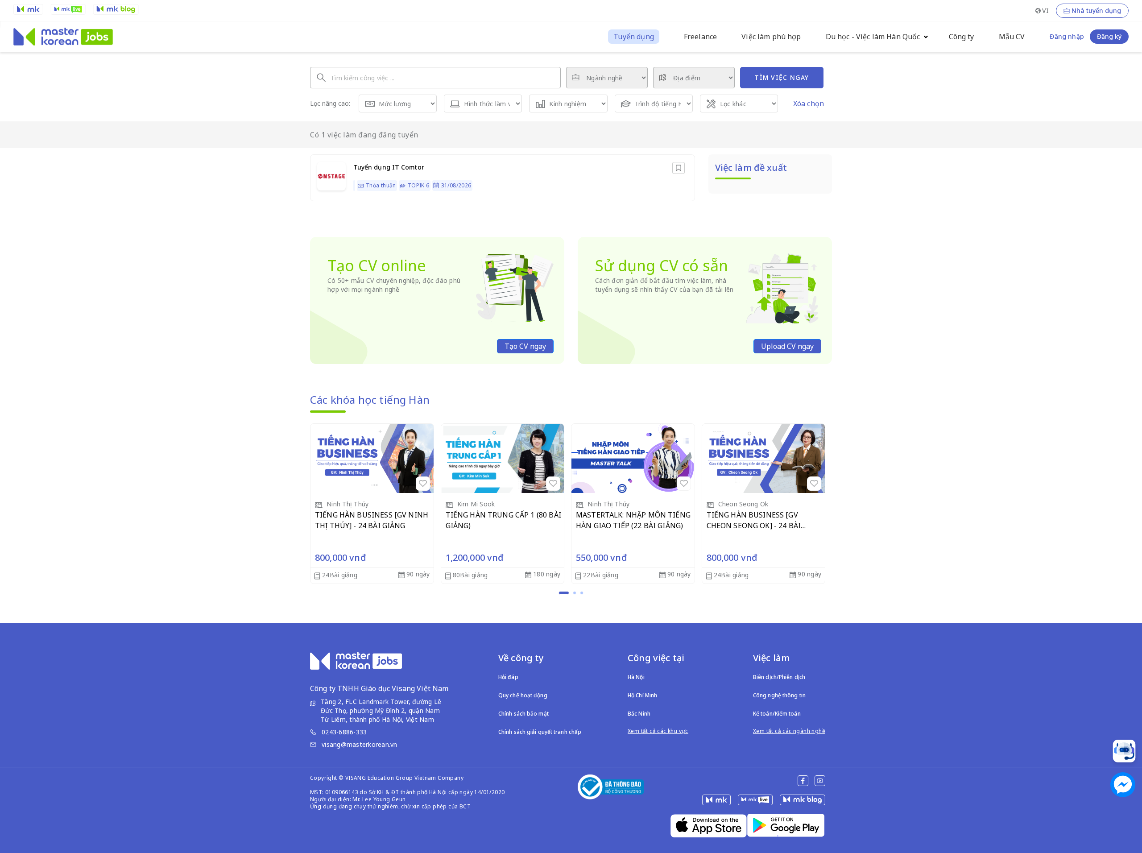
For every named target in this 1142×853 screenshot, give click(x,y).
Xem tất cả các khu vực (658, 731)
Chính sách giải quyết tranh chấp (539, 732)
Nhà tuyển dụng (1096, 10)
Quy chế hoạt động (522, 695)
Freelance (700, 36)
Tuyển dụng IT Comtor (388, 167)
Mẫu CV (1012, 36)
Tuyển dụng (633, 36)
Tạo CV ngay (525, 346)
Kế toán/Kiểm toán (777, 713)
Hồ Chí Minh (642, 695)
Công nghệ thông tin (779, 695)
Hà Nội (636, 677)
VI (1045, 10)
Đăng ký (1109, 36)
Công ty (961, 36)
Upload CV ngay (787, 346)
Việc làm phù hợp (771, 36)
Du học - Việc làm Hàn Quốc (873, 36)
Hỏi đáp (508, 677)
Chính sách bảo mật (523, 713)
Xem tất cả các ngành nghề (789, 731)
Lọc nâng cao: (330, 103)
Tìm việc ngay (781, 77)
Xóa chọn (808, 103)
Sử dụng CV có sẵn (661, 265)
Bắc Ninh (639, 713)
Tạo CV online (376, 265)
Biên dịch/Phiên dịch (779, 677)
